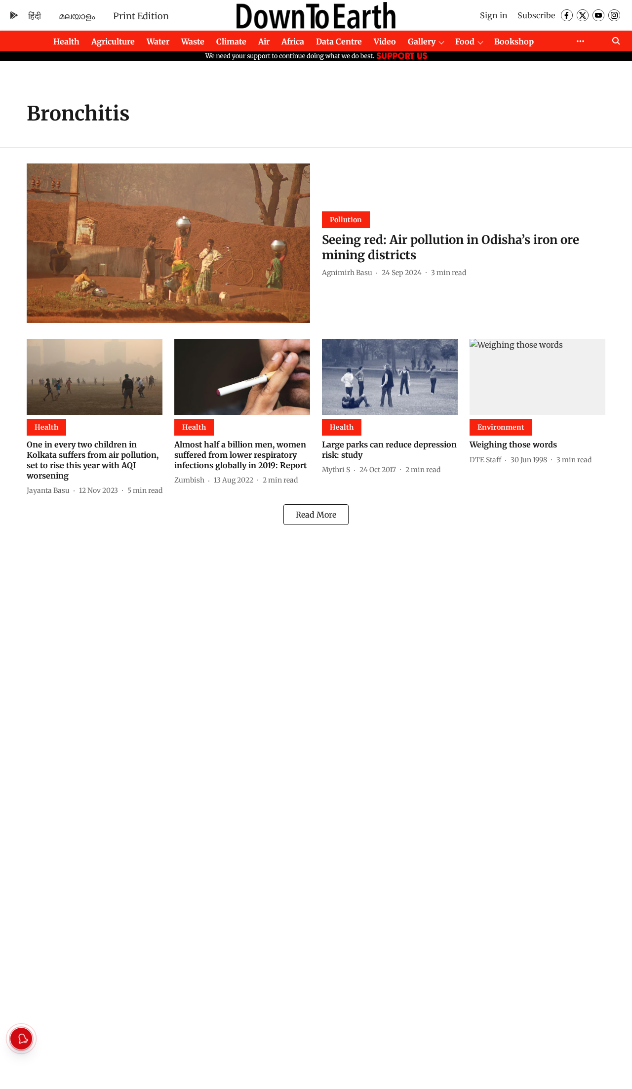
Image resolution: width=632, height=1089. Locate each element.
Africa (292, 41)
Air (264, 41)
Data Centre (339, 41)
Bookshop (514, 41)
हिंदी (34, 16)
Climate (231, 41)
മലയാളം (77, 16)
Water (158, 41)
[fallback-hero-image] (168, 243)
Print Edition (141, 16)
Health (66, 41)
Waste (192, 41)
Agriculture (113, 41)
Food (464, 41)
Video (385, 41)
